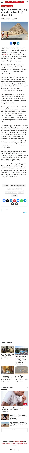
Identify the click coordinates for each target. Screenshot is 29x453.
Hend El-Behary (6, 18)
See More (14, 430)
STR (21, 192)
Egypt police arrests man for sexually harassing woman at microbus (18, 416)
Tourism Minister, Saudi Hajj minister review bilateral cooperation (7, 356)
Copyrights (20, 443)
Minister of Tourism (15, 189)
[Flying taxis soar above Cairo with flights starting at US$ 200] (5, 424)
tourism (14, 195)
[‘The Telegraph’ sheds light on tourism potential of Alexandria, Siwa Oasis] (21, 370)
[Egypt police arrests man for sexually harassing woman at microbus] (5, 417)
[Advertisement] (14, 277)
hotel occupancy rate (18, 186)
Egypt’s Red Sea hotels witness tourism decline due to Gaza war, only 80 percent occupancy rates (21, 359)
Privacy (25, 443)
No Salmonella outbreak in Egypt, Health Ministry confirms (12, 409)
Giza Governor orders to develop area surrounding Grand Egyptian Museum (7, 377)
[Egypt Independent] (14, 2)
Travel (10, 6)
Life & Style (4, 6)
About (3, 443)
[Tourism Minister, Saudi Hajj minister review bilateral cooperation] (7, 349)
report (4, 54)
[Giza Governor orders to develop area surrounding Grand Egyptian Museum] (7, 370)
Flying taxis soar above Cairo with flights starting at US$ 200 (19, 423)
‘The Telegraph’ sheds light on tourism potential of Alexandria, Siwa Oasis (21, 377)
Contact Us (14, 443)
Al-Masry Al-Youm (18, 441)
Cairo (6, 186)
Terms (14, 446)
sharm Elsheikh (11, 192)
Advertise (8, 443)
